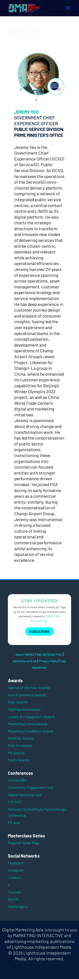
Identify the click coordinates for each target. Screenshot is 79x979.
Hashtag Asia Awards (24, 709)
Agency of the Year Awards (29, 687)
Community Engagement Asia (30, 787)
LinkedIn (14, 877)
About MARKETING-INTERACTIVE (39, 654)
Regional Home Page (23, 842)
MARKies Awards (21, 738)
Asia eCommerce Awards (27, 695)
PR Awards (16, 753)
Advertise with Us (25, 661)
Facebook (15, 863)
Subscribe (39, 631)
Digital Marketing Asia (24, 794)
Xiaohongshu (18, 906)
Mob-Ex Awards (20, 745)
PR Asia (14, 822)
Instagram (16, 870)
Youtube (14, 892)
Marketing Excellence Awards (30, 731)
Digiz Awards (18, 702)
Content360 (17, 780)
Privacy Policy (48, 661)
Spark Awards (18, 760)
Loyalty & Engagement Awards (31, 716)
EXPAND (14, 802)
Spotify (13, 899)
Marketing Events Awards (28, 723)
